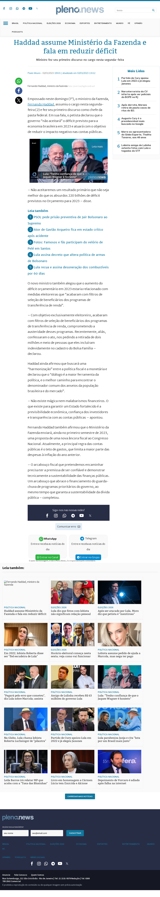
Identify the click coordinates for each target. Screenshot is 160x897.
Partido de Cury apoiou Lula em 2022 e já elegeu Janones (135, 81)
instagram (10, 8)
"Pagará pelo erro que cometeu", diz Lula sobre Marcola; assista (24, 697)
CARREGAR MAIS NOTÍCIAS (80, 796)
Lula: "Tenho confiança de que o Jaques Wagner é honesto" (118, 697)
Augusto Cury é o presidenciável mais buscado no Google (133, 121)
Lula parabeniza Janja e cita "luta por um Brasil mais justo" (119, 739)
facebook (4, 8)
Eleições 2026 (54, 23)
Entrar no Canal (48, 557)
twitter (37, 8)
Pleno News (80, 10)
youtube (30, 8)
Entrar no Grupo (90, 557)
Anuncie (6, 874)
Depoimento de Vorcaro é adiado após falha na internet (119, 782)
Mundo (119, 23)
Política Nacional (32, 23)
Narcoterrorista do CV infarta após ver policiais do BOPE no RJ (136, 94)
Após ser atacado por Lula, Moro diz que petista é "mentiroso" (118, 612)
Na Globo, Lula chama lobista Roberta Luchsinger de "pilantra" (25, 739)
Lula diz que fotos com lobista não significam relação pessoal (71, 612)
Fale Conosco (20, 874)
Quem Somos (37, 874)
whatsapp (17, 8)
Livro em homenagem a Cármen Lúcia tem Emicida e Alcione (71, 782)
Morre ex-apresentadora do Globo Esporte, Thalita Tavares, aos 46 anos (136, 134)
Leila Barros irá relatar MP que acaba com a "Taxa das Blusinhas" (26, 782)
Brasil (15, 23)
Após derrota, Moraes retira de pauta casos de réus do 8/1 (135, 107)
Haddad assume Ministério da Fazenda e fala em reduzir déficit (25, 612)
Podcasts (17, 32)
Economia (70, 23)
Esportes (85, 23)
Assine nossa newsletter (13, 827)
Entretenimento (103, 23)
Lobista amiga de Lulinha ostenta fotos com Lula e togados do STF (136, 148)
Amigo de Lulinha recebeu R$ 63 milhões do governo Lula (71, 697)
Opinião (138, 23)
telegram (23, 8)
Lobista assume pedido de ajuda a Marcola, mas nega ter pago (119, 655)
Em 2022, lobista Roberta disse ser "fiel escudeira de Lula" (23, 655)
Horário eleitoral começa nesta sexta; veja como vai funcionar (71, 655)
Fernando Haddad (41, 104)
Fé (129, 23)
